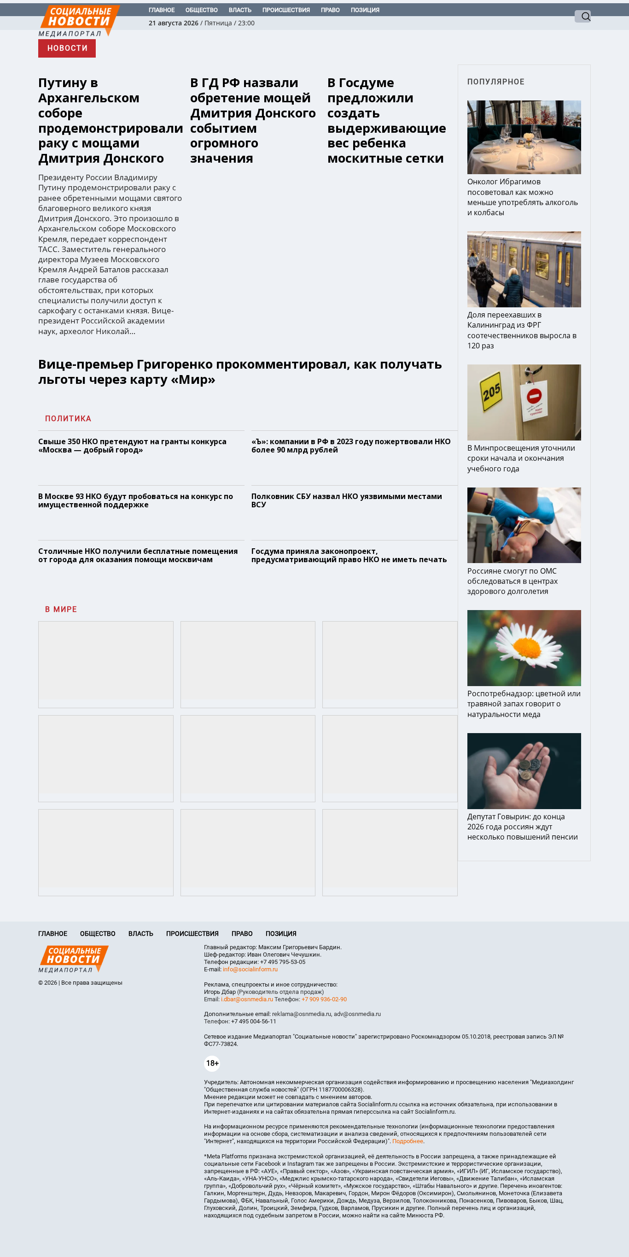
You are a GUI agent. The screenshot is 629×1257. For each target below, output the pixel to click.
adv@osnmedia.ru (357, 1013)
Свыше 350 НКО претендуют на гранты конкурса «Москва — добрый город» (132, 445)
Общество (202, 9)
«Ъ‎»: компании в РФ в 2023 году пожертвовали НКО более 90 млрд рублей (351, 445)
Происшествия (286, 9)
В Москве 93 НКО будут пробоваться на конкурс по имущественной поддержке (135, 500)
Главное (162, 9)
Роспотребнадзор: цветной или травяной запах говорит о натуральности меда (524, 703)
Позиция (365, 9)
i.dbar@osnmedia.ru (247, 999)
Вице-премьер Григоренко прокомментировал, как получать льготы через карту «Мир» (240, 371)
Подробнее (407, 1141)
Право (330, 9)
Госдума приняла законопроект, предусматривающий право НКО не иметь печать (349, 555)
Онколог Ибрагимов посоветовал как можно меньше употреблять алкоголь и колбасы (522, 196)
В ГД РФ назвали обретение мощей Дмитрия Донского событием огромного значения (253, 120)
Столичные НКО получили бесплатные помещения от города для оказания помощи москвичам (138, 555)
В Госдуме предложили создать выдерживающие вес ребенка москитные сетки (386, 120)
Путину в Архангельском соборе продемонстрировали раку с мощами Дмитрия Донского (110, 120)
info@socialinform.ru (250, 969)
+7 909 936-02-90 (324, 999)
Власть (240, 9)
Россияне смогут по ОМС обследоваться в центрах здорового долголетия (512, 581)
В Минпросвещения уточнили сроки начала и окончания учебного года (521, 458)
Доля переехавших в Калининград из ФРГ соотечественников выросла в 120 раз (522, 330)
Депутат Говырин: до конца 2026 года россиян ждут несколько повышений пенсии (523, 826)
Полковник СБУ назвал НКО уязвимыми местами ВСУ (346, 500)
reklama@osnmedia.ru (301, 1013)
